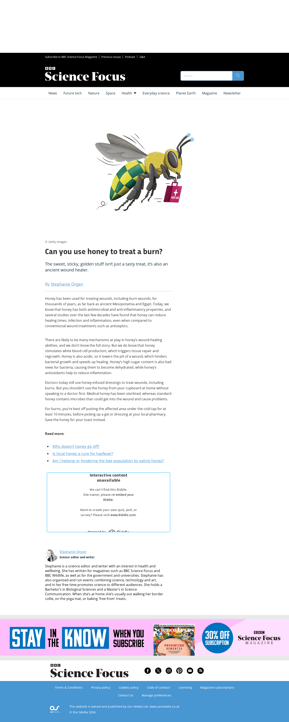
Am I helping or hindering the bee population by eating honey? (108, 460)
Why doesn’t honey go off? (75, 446)
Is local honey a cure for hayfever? (82, 453)
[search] (238, 76)
